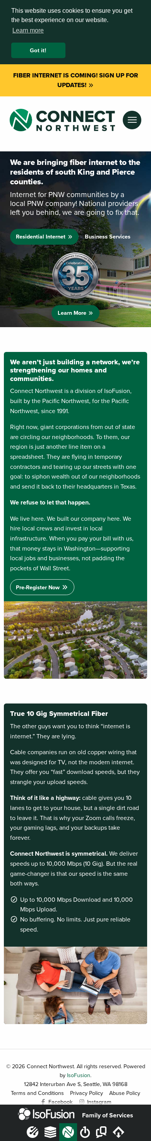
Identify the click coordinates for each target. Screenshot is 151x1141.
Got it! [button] (38, 50)
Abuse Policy (124, 1093)
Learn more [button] (28, 30)
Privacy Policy (86, 1093)
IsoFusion (78, 1075)
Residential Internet (41, 236)
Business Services (107, 236)
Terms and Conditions (37, 1093)
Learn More (73, 313)
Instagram (99, 1102)
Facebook (59, 1102)
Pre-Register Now (38, 587)
